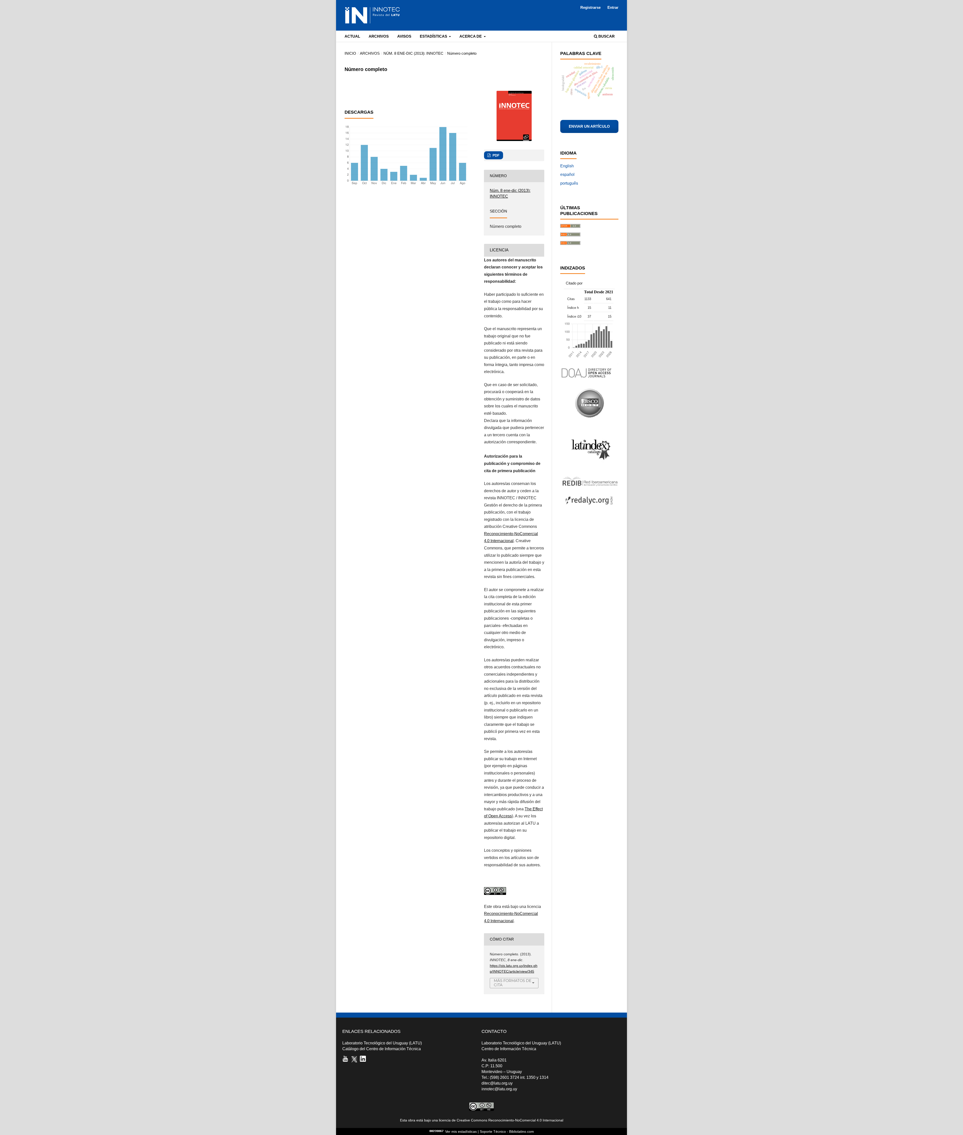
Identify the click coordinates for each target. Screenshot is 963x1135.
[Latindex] (589, 468)
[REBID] (589, 485)
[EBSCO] (589, 416)
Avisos (404, 36)
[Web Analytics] (436, 1131)
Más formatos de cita (512, 982)
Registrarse (590, 8)
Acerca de (471, 36)
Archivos (379, 36)
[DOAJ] (589, 380)
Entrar (612, 8)
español (567, 174)
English (567, 166)
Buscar (606, 36)
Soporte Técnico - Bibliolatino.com (507, 1131)
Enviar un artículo (589, 126)
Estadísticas (434, 36)
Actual (352, 36)
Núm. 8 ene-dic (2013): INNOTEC (413, 53)
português (569, 183)
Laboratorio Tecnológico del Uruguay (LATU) (382, 1043)
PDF (496, 155)
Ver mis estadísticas (461, 1131)
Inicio (350, 53)
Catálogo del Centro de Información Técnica (381, 1049)
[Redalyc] (589, 507)
